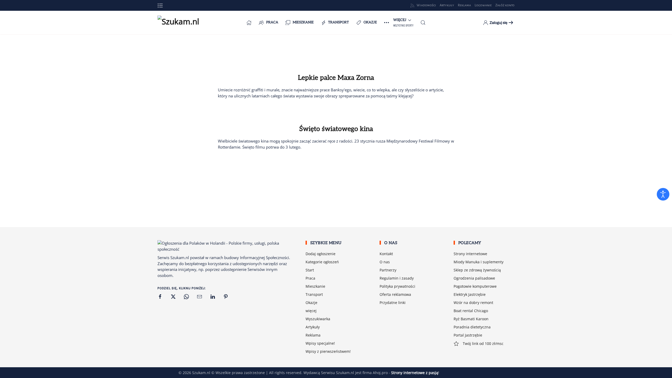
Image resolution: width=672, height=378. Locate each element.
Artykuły (313, 326)
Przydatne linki (393, 302)
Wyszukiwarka (318, 318)
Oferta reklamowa (395, 294)
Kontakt (386, 253)
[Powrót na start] (184, 22)
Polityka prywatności (397, 286)
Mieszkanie (303, 22)
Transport (338, 22)
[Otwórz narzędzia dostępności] (663, 194)
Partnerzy (388, 269)
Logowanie (483, 5)
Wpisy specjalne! (320, 343)
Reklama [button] (464, 5)
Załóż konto (504, 5)
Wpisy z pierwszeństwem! (328, 351)
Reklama (313, 335)
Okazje (370, 22)
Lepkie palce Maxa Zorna (336, 78)
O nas (385, 261)
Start (310, 269)
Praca (272, 22)
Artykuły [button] (447, 5)
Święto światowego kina (336, 129)
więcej (311, 310)
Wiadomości (426, 5)
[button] (160, 5)
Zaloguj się (498, 23)
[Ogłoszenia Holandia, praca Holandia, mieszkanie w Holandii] (249, 22)
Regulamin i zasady (397, 278)
